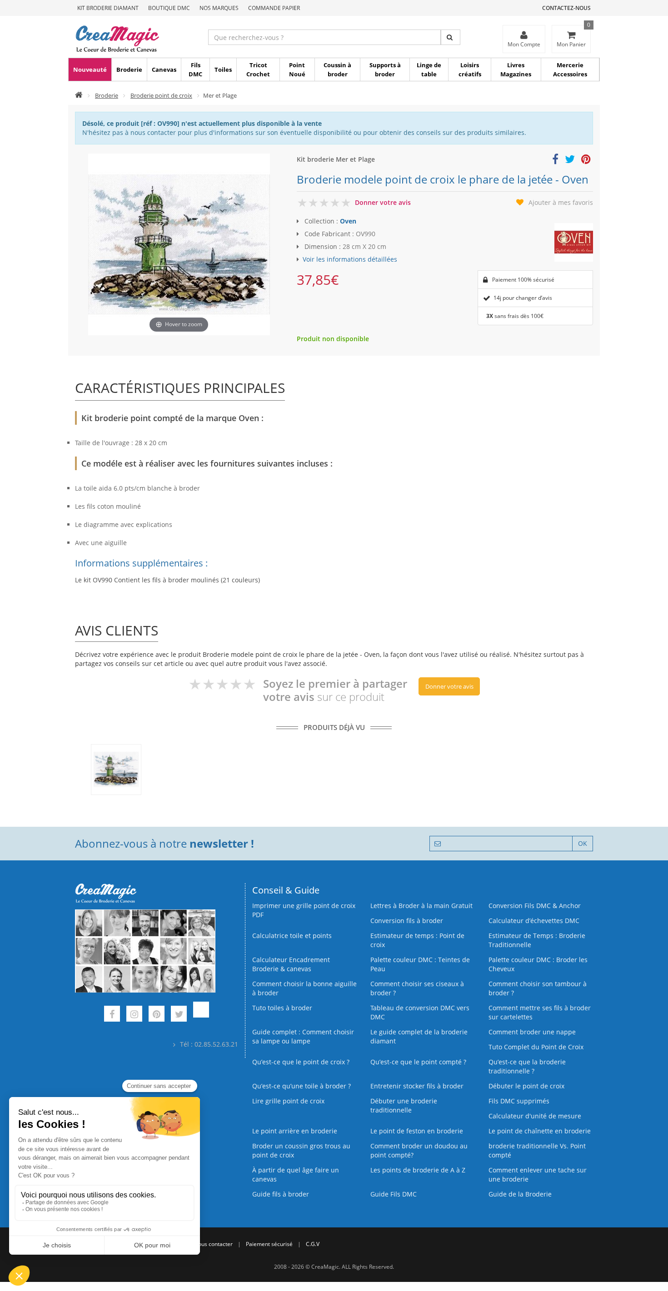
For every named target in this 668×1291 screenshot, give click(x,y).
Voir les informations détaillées (350, 259)
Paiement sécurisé (269, 1244)
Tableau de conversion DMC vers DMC (419, 1012)
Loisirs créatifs (470, 69)
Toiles (223, 69)
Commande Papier (274, 8)
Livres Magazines (515, 69)
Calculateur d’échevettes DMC (534, 920)
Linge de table (429, 69)
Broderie (129, 69)
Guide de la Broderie (520, 1194)
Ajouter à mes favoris (560, 202)
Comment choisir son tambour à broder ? (538, 988)
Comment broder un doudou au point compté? (419, 1150)
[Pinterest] (157, 1015)
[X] (179, 1015)
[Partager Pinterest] (586, 160)
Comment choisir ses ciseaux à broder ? (417, 988)
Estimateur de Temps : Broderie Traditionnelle (537, 940)
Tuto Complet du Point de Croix (536, 1047)
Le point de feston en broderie (416, 1131)
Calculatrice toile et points (292, 935)
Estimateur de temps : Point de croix (417, 940)
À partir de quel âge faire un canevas (295, 1174)
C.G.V (312, 1244)
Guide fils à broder (280, 1194)
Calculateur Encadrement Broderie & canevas (291, 964)
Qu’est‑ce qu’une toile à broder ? (301, 1086)
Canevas (164, 69)
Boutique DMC (169, 8)
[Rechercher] (450, 37)
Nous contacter (213, 1244)
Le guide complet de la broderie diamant (419, 1036)
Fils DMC (195, 69)
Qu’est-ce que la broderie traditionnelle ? (527, 1066)
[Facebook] (112, 1015)
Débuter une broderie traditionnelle (403, 1105)
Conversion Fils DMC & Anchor (535, 905)
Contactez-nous (566, 8)
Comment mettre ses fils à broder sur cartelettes (540, 1012)
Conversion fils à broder (406, 920)
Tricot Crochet (258, 69)
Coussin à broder (337, 69)
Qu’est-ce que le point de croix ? (300, 1062)
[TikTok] (201, 1015)
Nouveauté (90, 69)
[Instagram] (134, 1015)
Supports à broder (385, 69)
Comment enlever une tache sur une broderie (538, 1174)
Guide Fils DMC (393, 1194)
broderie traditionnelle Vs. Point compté (537, 1150)
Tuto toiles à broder (282, 1007)
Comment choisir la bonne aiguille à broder (304, 988)
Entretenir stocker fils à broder (417, 1086)
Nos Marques (219, 8)
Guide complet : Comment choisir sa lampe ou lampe (303, 1036)
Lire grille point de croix (288, 1101)
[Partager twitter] (570, 160)
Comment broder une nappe (532, 1032)
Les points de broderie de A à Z (417, 1170)
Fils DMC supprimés (519, 1101)
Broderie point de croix (161, 95)
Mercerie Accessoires (570, 69)
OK (582, 843)
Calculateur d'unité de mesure (535, 1116)
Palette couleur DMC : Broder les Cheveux (538, 964)
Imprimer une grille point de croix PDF (303, 910)
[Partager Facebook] (555, 160)
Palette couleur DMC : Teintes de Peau (420, 964)
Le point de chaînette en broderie (540, 1131)
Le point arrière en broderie (294, 1131)
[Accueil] (79, 95)
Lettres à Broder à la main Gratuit (421, 905)
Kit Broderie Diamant (108, 8)
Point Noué (297, 69)
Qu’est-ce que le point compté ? (418, 1062)
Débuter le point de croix (526, 1086)
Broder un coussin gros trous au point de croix (301, 1150)
